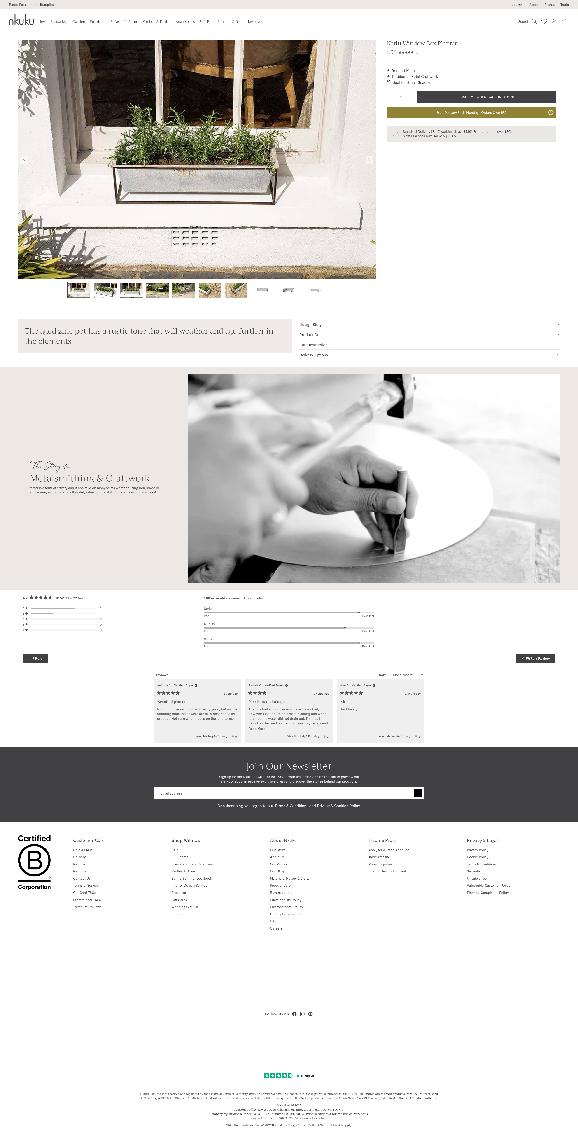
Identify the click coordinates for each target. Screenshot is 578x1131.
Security (473, 871)
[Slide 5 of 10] (183, 290)
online (322, 1118)
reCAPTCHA (267, 1125)
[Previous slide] (24, 160)
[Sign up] (418, 793)
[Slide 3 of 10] (131, 290)
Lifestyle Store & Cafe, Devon (194, 864)
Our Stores (180, 856)
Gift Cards (179, 899)
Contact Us (82, 878)
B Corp (275, 920)
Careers (276, 928)
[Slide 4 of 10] (157, 290)
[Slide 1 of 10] (79, 290)
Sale (175, 849)
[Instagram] (302, 1014)
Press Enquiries (380, 864)
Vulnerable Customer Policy (488, 885)
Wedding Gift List (185, 906)
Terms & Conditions (291, 805)
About (534, 4)
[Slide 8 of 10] (262, 290)
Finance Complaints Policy (488, 892)
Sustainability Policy (285, 899)
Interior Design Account (387, 871)
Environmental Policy (286, 906)
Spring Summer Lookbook (192, 878)
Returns (79, 864)
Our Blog (277, 871)
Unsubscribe (477, 878)
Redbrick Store (183, 871)
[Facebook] (294, 1014)
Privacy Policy (477, 849)
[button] (408, 52)
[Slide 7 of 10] (236, 290)
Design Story (310, 324)
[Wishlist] (544, 21)
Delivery (79, 856)
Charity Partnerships (285, 913)
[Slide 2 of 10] (105, 290)
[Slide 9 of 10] (288, 290)
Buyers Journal (281, 892)
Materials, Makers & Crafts (289, 878)
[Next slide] (369, 160)
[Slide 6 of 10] (210, 290)
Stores (550, 4)
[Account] (554, 21)
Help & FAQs (82, 849)
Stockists (179, 892)
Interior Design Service (189, 885)
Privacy (323, 805)
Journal (518, 4)
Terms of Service (86, 885)
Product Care (280, 885)
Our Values (278, 864)
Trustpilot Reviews (87, 906)
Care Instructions (314, 344)
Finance (178, 913)
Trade (564, 4)
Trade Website (379, 856)
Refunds (79, 871)
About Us (277, 856)
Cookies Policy (347, 805)
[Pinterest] (310, 1014)
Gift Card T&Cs (84, 892)
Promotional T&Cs (87, 899)
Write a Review (540, 659)
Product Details (312, 334)
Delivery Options (313, 354)
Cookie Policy (477, 856)
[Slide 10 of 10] (314, 290)
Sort (383, 675)
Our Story (277, 849)
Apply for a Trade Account (388, 849)
